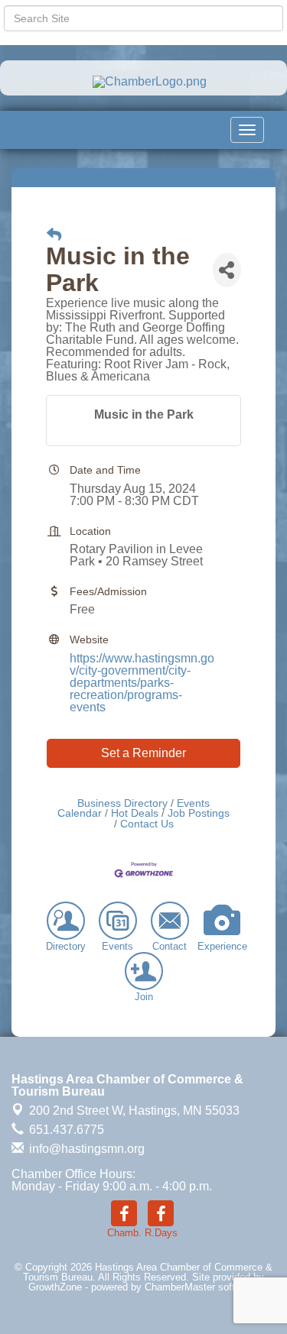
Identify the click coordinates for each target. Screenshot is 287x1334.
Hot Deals (134, 813)
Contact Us (147, 824)
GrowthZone (55, 1287)
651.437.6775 (65, 1129)
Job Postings (199, 813)
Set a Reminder (143, 752)
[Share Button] (227, 270)
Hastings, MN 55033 (134, 1110)
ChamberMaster (180, 1287)
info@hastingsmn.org (85, 1148)
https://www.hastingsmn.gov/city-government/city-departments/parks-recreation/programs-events (142, 683)
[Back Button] (54, 234)
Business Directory (122, 803)
